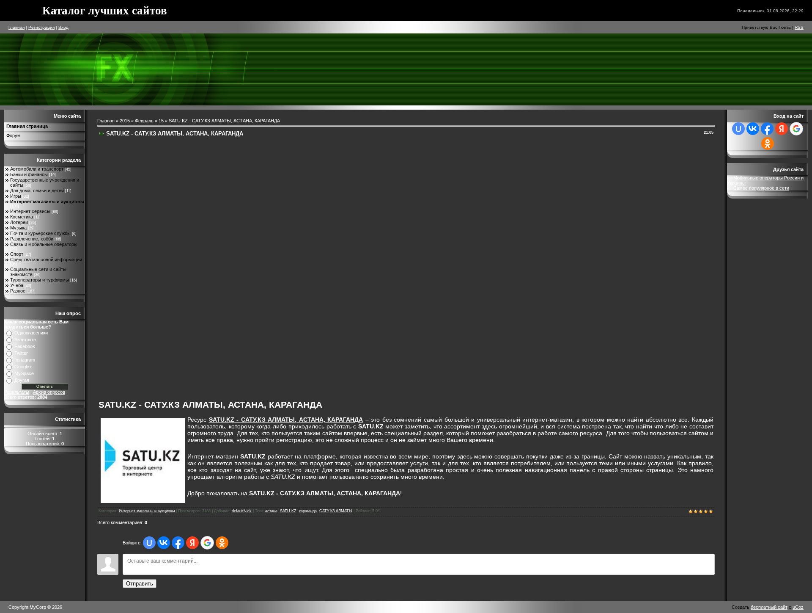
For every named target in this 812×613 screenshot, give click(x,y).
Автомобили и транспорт (36, 168)
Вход (63, 27)
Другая (21, 380)
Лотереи (19, 222)
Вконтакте (25, 339)
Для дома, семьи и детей (37, 190)
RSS (799, 27)
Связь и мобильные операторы (43, 244)
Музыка (18, 227)
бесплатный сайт (769, 607)
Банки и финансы (29, 174)
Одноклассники (31, 332)
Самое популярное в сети (761, 188)
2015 (125, 120)
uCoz (798, 607)
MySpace (24, 373)
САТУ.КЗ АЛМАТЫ (335, 511)
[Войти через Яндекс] (192, 542)
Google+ (23, 366)
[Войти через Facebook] (178, 542)
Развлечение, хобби (31, 238)
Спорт (16, 254)
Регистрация (41, 27)
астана (271, 511)
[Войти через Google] (207, 542)
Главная (16, 27)
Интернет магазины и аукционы (47, 201)
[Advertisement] (337, 266)
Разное (17, 290)
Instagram (24, 359)
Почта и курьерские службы (40, 233)
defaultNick (242, 511)
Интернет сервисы (30, 211)
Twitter (21, 353)
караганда (308, 511)
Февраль (144, 120)
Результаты (16, 392)
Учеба (16, 285)
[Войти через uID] (149, 542)
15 (161, 120)
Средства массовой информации (46, 259)
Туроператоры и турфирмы (39, 279)
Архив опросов (49, 392)
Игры (15, 196)
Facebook (24, 346)
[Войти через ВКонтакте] (163, 542)
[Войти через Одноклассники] (222, 542)
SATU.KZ (288, 511)
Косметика (21, 216)
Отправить (139, 583)
